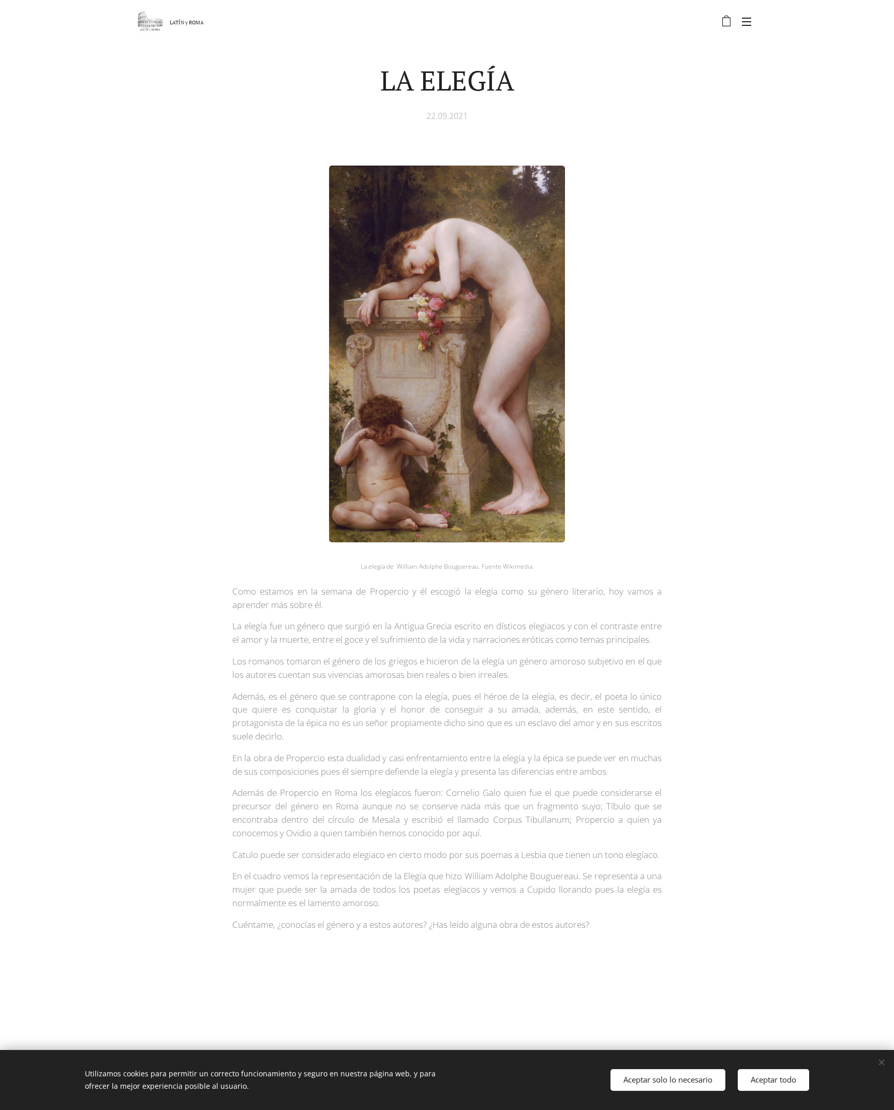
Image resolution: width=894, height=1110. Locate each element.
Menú (749, 21)
